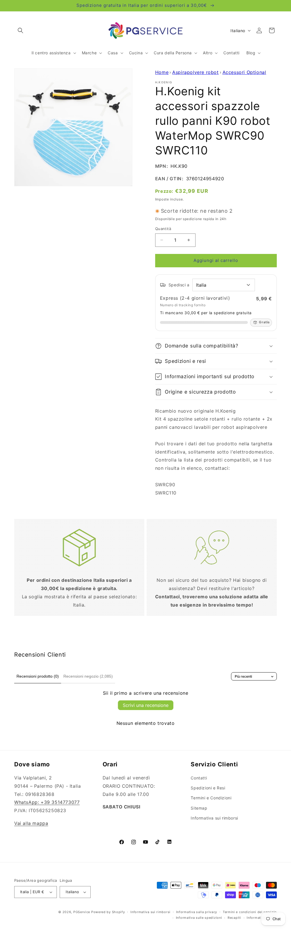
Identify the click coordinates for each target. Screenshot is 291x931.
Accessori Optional (244, 72)
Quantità (163, 228)
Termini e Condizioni (211, 797)
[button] (20, 30)
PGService (81, 912)
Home (162, 72)
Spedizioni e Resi (208, 787)
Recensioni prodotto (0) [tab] (37, 676)
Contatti (199, 777)
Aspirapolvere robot (195, 72)
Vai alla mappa (31, 823)
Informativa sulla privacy (196, 912)
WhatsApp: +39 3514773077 (47, 802)
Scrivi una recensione (146, 705)
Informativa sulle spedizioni (199, 918)
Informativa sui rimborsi (214, 818)
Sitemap (199, 808)
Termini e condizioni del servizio (250, 912)
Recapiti (234, 918)
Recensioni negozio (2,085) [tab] (88, 676)
